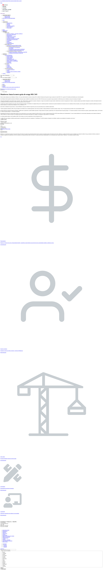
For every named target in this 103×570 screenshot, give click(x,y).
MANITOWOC (9, 23)
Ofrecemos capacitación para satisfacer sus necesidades (9, 513)
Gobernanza (9, 61)
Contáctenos (9, 66)
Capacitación (9, 40)
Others (4, 560)
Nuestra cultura (9, 58)
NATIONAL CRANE (10, 25)
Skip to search (19, 0)
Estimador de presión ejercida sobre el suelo (16, 50)
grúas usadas (2, 456)
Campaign (4, 553)
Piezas (4, 29)
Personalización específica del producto (7, 488)
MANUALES (5, 30)
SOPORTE (4, 31)
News (4, 559)
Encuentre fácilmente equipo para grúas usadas (8, 458)
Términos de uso (5, 537)
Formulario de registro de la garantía (13, 38)
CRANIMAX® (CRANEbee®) (14, 47)
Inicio (4, 84)
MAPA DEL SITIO (6, 530)
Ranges (4, 562)
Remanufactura (9, 35)
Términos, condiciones (6, 539)
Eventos (8, 65)
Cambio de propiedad (10, 37)
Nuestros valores (9, 56)
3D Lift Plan (11, 48)
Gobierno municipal (10, 43)
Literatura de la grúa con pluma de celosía (14, 45)
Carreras (4, 73)
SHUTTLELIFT (10, 26)
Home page (4, 558)
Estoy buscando (3, 549)
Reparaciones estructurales (11, 34)
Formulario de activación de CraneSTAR (16, 53)
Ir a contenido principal (4, 0)
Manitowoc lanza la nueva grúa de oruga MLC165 (11, 87)
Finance (8, 41)
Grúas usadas (9, 27)
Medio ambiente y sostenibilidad (12, 60)
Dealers (4, 554)
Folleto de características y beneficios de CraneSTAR (18, 52)
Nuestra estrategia (10, 57)
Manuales (4, 532)
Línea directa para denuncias (7, 540)
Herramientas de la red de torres (12, 39)
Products (4, 561)
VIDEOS (8, 72)
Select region (2, 75)
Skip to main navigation (12, 0)
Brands (4, 552)
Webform (4, 566)
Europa (8, 70)
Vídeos (4, 565)
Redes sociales (9, 67)
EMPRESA (4, 54)
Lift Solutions (9, 42)
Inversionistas (9, 62)
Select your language (4, 77)
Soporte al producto (3, 348)
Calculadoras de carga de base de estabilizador (17, 49)
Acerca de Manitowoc (8, 55)
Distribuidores (5, 531)
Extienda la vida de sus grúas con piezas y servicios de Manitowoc (11, 350)
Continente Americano (10, 69)
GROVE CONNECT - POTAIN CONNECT (15, 33)
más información (3, 244)
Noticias (8, 64)
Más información (3, 352)
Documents (4, 555)
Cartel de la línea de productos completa (13, 71)
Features (4, 557)
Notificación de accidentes (11, 36)
